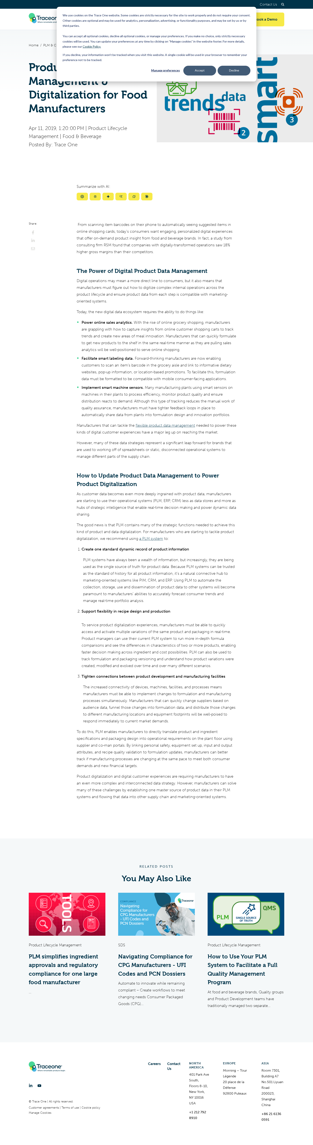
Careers (154, 1064)
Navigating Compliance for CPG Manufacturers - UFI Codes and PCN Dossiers (155, 965)
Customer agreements (44, 1107)
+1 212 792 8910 (197, 1115)
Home (34, 45)
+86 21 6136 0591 (271, 1117)
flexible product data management (165, 425)
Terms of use (71, 1107)
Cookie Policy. (92, 46)
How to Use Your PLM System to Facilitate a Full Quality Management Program (242, 969)
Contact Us (268, 4)
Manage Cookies (40, 1113)
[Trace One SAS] (47, 19)
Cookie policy (91, 1107)
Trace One (65, 145)
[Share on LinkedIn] (33, 240)
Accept (200, 70)
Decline (234, 70)
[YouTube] (39, 1086)
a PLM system (151, 538)
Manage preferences (165, 70)
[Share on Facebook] (33, 232)
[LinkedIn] (31, 1086)
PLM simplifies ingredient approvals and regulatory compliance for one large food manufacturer (63, 969)
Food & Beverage (82, 136)
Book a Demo (265, 19)
